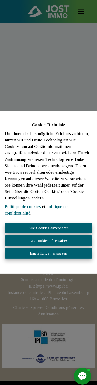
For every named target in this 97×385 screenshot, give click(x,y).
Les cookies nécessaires (48, 241)
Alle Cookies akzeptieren (48, 228)
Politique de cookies (23, 206)
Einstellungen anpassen (48, 253)
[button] (82, 376)
